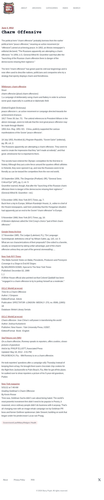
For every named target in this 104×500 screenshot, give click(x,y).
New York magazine (11, 384)
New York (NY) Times (11, 256)
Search (76, 8)
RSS (32, 480)
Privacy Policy (19, 480)
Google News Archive (11, 232)
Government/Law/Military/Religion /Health (19, 423)
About (24, 8)
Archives (36, 8)
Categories (52, 8)
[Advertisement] (86, 41)
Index (65, 8)
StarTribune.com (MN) (11, 338)
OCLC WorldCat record (12, 288)
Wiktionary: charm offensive (14, 87)
